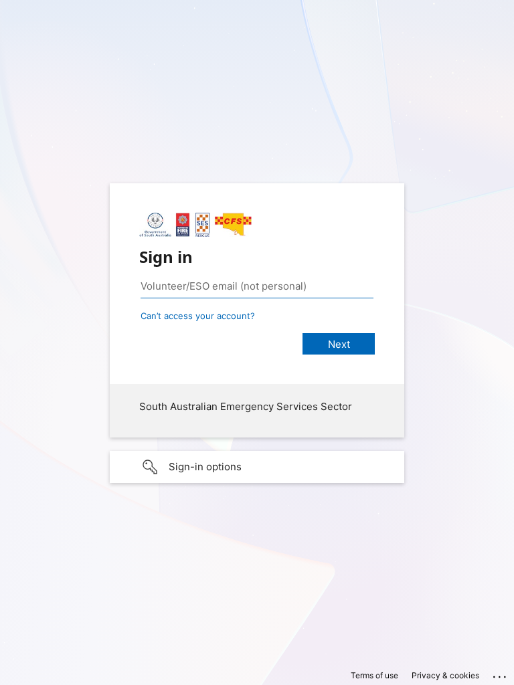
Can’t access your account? (198, 315)
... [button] (501, 673)
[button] (257, 467)
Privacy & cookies (445, 675)
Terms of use (374, 675)
